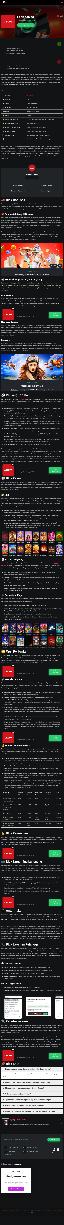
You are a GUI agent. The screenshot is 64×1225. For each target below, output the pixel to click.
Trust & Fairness (18, 185)
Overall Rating (32, 174)
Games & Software (46, 185)
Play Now (26, 25)
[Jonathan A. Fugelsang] (5, 1125)
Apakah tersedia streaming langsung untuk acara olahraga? (28, 1100)
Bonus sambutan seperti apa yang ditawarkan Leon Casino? (28, 1069)
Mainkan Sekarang (55, 314)
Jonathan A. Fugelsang (18, 1119)
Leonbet (23, 399)
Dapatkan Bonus (16, 1189)
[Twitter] (61, 1120)
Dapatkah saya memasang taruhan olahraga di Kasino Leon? (28, 1082)
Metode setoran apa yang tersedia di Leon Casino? (24, 1088)
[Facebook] (59, 1120)
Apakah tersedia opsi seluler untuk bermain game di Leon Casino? (30, 1111)
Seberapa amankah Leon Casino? (18, 1094)
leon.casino (30, 96)
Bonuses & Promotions (18, 191)
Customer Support (46, 191)
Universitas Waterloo (21, 1120)
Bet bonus (16, 1171)
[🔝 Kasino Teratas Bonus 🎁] (4, 2)
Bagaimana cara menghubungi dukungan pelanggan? (25, 1106)
